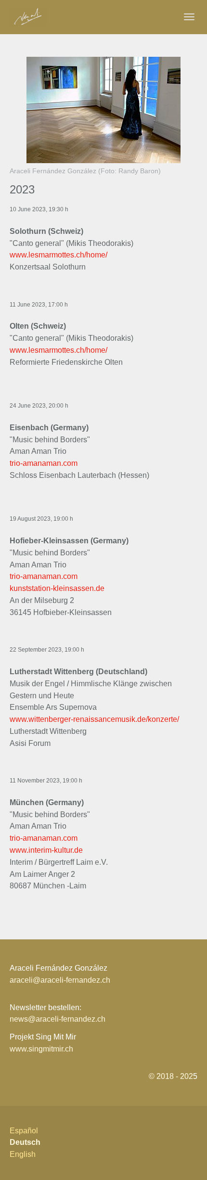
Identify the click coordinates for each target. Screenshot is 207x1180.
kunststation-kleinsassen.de (57, 588)
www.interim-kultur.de (46, 850)
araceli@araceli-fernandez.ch (60, 980)
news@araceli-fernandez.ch (57, 1019)
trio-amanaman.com (44, 463)
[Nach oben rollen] (185, 1158)
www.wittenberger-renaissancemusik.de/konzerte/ (94, 719)
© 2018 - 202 (171, 1076)
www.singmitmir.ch (41, 1049)
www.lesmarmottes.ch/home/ (58, 255)
